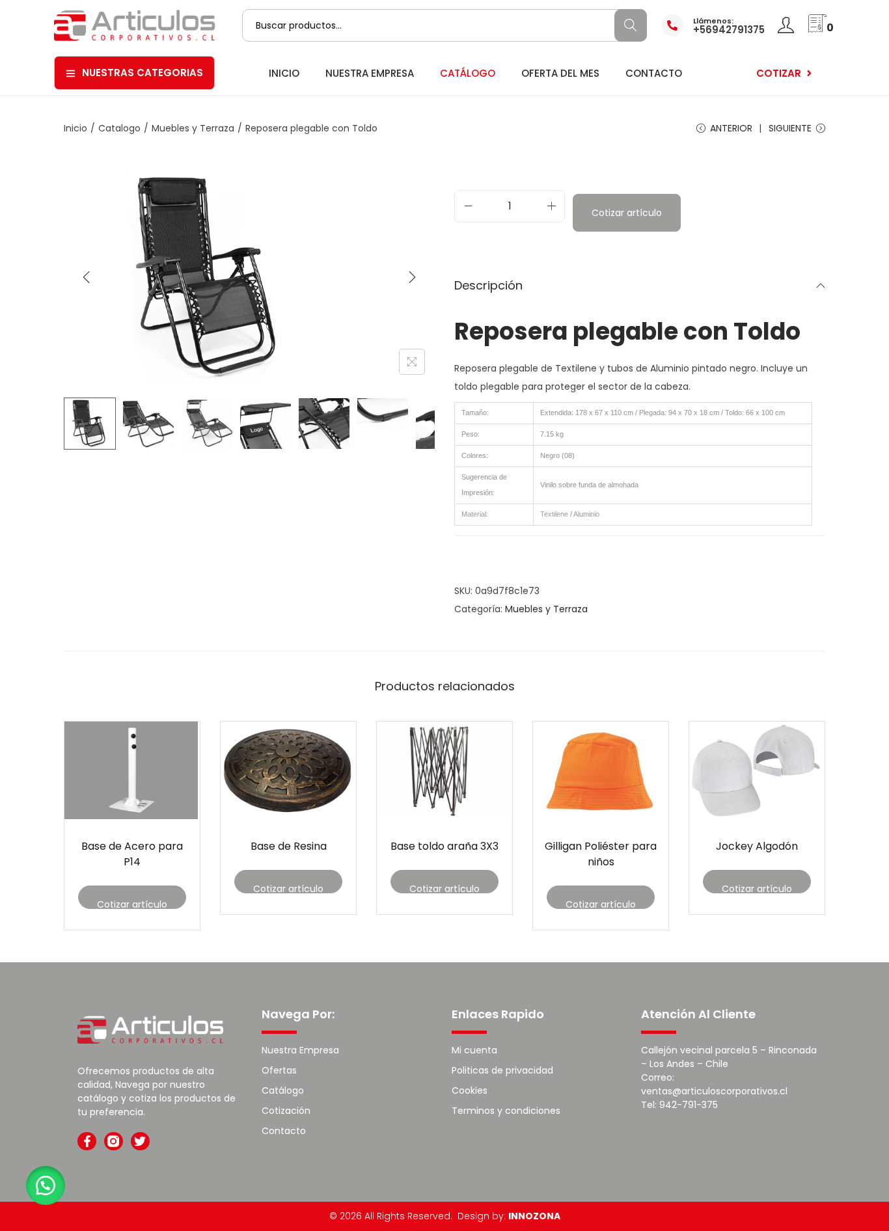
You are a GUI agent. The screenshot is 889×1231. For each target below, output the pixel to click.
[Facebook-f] (86, 1141)
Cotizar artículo (627, 212)
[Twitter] (140, 1141)
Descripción (488, 285)
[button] (45, 1185)
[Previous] (86, 277)
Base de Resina (289, 846)
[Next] (412, 277)
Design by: (509, 1216)
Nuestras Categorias (142, 72)
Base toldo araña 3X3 (444, 846)
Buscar (630, 25)
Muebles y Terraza (193, 128)
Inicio (75, 128)
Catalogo (119, 128)
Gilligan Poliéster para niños (601, 854)
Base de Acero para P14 (132, 854)
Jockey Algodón (757, 846)
